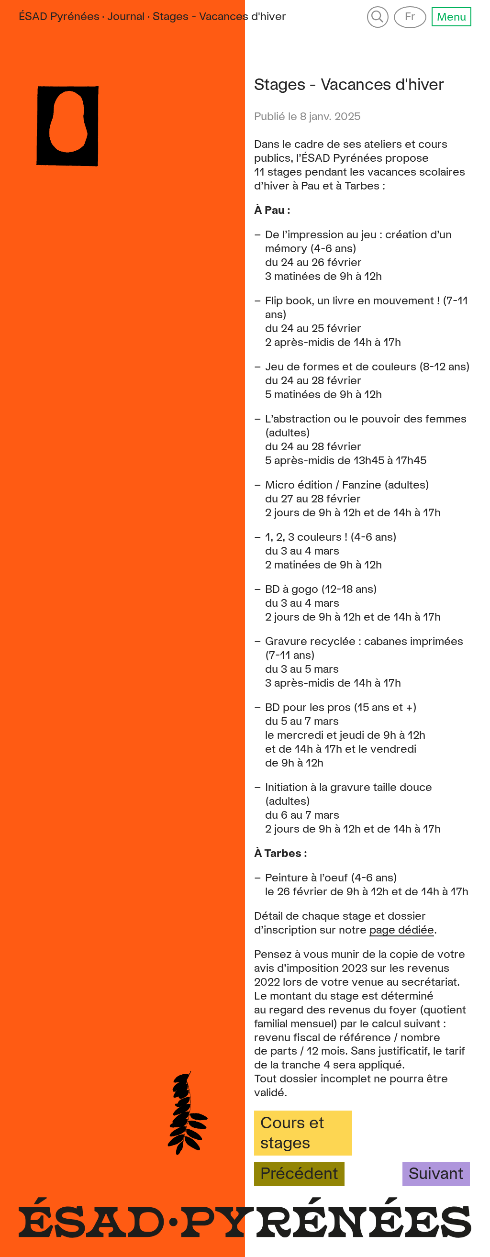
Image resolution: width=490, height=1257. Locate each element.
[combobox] (219, 17)
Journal (126, 16)
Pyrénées (59, 16)
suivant (436, 1174)
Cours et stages (292, 1133)
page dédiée (401, 930)
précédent (299, 1174)
